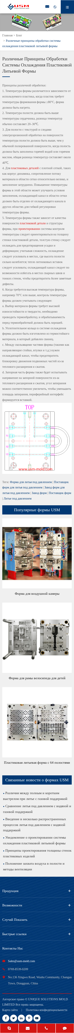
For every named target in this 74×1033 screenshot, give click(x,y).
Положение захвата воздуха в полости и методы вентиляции (34, 866)
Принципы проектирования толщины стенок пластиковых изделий (37, 853)
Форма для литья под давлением (31, 482)
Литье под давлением (17, 498)
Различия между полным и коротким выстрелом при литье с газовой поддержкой (35, 796)
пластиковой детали (33, 223)
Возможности (12, 905)
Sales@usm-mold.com (21, 961)
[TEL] (46, 1028)
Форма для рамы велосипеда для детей (37, 678)
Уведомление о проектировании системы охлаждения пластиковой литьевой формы (34, 840)
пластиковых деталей (25, 168)
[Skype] (9, 1028)
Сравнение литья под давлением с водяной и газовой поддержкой (37, 809)
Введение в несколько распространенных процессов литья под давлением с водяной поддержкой (34, 824)
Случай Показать (14, 920)
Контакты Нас (12, 948)
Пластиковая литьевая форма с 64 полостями (37, 762)
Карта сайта (10, 1010)
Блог (19, 35)
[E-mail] (28, 1028)
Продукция (10, 891)
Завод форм (39, 493)
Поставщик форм (60, 493)
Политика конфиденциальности (46, 1010)
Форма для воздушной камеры (37, 594)
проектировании (29, 228)
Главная (7, 35)
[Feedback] (65, 1028)
